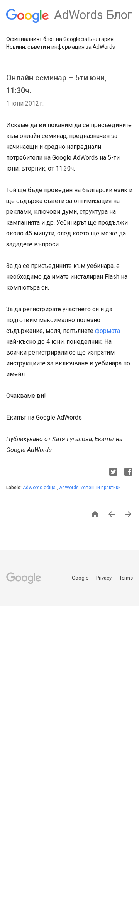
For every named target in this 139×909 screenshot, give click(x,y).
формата (107, 330)
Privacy (104, 578)
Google (81, 578)
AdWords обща (40, 487)
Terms (126, 578)
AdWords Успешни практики (90, 487)
